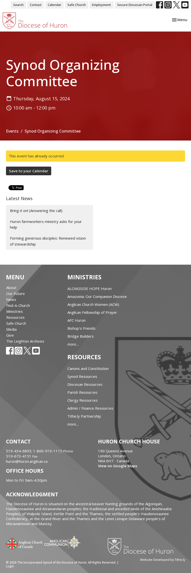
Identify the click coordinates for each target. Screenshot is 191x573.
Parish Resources (82, 392)
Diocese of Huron (142, 546)
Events (12, 131)
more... (73, 344)
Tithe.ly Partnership (84, 416)
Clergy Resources (82, 400)
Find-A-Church (18, 305)
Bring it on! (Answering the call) (36, 210)
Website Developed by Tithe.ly (162, 560)
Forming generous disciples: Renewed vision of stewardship (48, 241)
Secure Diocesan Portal (134, 4)
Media (11, 329)
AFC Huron (76, 320)
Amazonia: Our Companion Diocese (97, 296)
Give (10, 335)
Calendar (54, 4)
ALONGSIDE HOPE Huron (89, 288)
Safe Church (76, 4)
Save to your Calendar (28, 170)
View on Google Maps (117, 465)
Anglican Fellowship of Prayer (92, 312)
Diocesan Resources (84, 384)
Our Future (15, 293)
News (11, 299)
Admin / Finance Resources (90, 408)
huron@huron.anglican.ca (27, 461)
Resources (15, 317)
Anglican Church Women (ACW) (93, 304)
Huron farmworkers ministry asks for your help (46, 224)
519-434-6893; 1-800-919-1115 (34, 450)
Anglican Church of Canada (24, 543)
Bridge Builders (80, 336)
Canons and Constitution (88, 368)
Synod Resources (82, 376)
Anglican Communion (62, 542)
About (11, 287)
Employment (101, 4)
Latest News (19, 198)
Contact (36, 4)
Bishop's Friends (81, 328)
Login (10, 566)
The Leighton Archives (25, 341)
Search (18, 4)
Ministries (14, 311)
